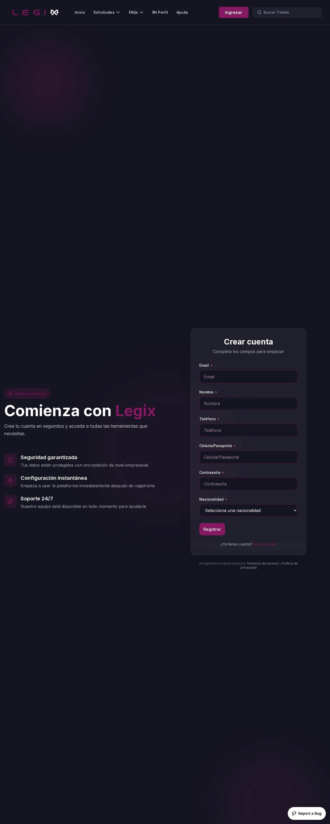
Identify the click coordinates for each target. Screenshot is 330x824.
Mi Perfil (160, 12)
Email (204, 365)
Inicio (80, 12)
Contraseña (209, 472)
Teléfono (207, 419)
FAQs (133, 12)
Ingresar (233, 12)
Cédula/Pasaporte (215, 445)
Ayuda (182, 12)
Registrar (212, 529)
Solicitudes (103, 12)
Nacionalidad (211, 499)
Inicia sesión (264, 544)
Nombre (206, 392)
